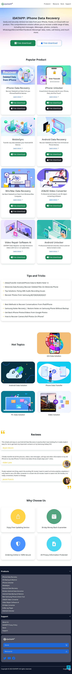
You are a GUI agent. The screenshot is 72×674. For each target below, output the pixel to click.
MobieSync (6, 585)
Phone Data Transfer (54, 385)
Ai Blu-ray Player (7, 608)
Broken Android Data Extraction (13, 591)
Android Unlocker (8, 611)
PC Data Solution (18, 415)
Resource (56, 4)
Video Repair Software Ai (10, 602)
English (65, 669)
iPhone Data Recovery (9, 577)
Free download (24, 43)
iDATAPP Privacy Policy (9, 625)
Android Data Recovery (10, 588)
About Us (5, 622)
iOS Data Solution (54, 356)
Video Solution (54, 415)
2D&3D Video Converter (10, 600)
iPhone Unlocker (8, 583)
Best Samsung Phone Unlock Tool (13, 597)
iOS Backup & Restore (9, 580)
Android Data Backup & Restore (13, 594)
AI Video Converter (8, 605)
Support (68, 4)
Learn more (17, 97)
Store (62, 4)
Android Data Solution (18, 385)
